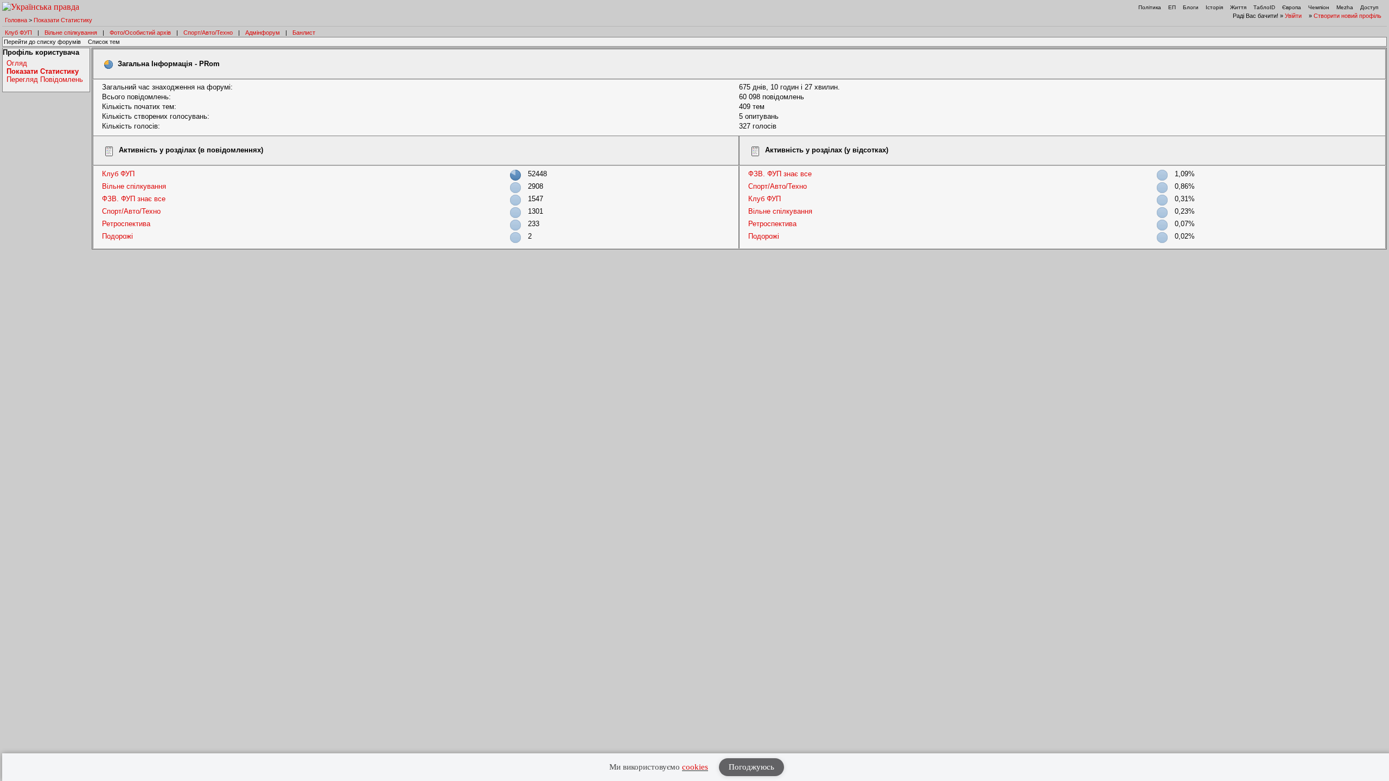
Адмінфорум (262, 32)
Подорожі (117, 236)
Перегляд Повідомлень (45, 79)
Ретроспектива (126, 224)
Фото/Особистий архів (140, 32)
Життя (1238, 7)
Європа (1291, 7)
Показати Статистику (63, 20)
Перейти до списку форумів (42, 42)
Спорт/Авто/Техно (208, 32)
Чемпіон (1318, 7)
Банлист (303, 32)
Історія (1214, 7)
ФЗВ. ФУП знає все (133, 199)
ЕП (1172, 7)
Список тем (104, 42)
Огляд (17, 63)
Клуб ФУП (18, 32)
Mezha (1344, 7)
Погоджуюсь (751, 767)
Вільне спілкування (70, 32)
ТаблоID (1264, 7)
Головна (16, 20)
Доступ (1369, 7)
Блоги (1191, 7)
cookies (695, 767)
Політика (1149, 7)
